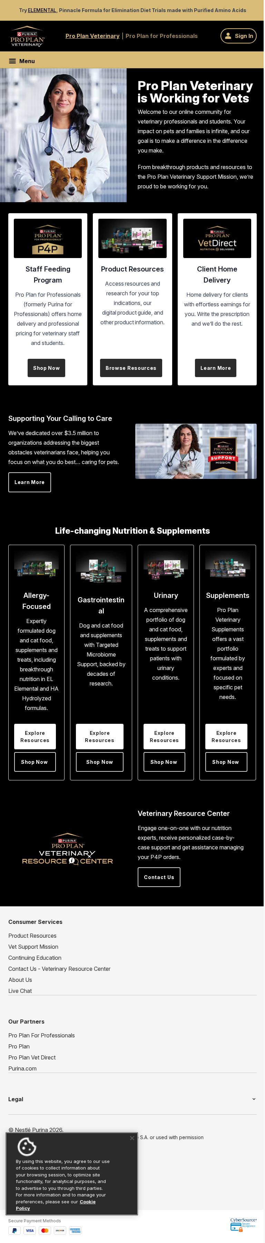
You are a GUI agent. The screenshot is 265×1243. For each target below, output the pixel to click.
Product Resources (32, 935)
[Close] (129, 1138)
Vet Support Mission (33, 946)
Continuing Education (34, 957)
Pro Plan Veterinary (93, 35)
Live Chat (20, 990)
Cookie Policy (40, 1208)
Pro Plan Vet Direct (32, 1057)
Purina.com (22, 1068)
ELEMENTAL (42, 10)
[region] (71, 1173)
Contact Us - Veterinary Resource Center (59, 968)
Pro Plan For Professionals (41, 1035)
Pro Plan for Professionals (162, 35)
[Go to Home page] (27, 36)
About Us (20, 979)
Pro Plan (19, 1046)
